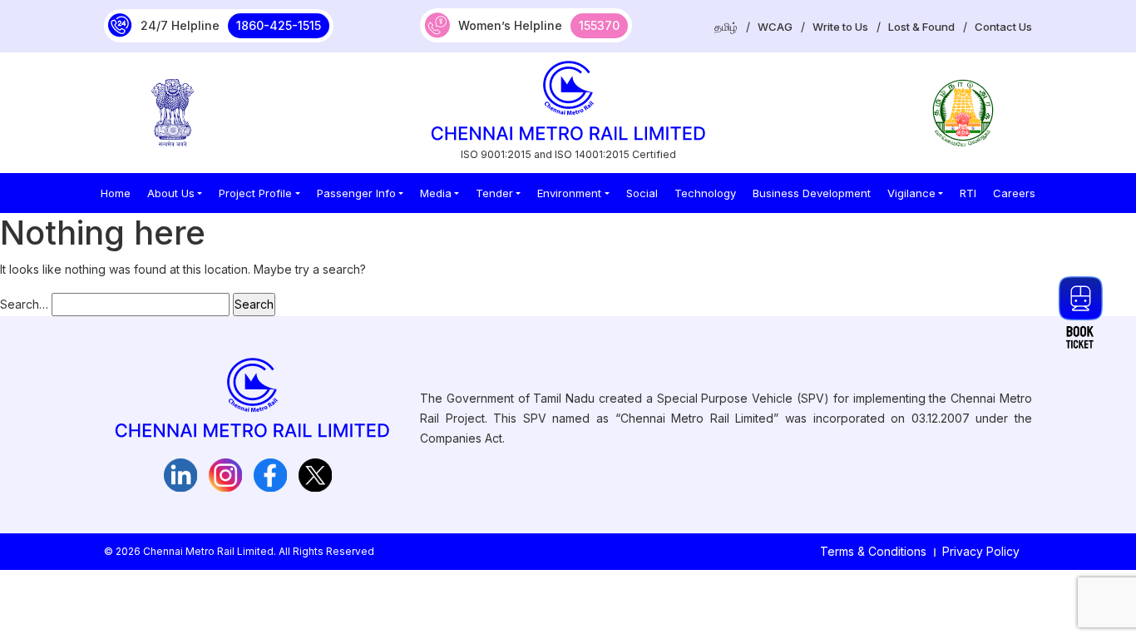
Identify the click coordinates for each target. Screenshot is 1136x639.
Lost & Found (921, 26)
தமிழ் (726, 26)
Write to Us (840, 26)
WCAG (775, 26)
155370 (599, 25)
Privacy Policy (981, 551)
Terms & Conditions (873, 551)
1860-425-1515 (278, 25)
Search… (24, 304)
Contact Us (1003, 26)
